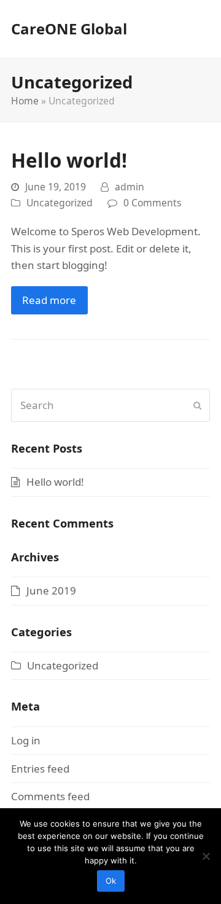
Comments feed (50, 796)
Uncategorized (59, 202)
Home (25, 100)
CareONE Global (69, 28)
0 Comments (152, 202)
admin (129, 186)
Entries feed (40, 769)
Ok (111, 881)
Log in (26, 740)
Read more (49, 300)
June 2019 (51, 590)
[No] (206, 856)
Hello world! (69, 160)
